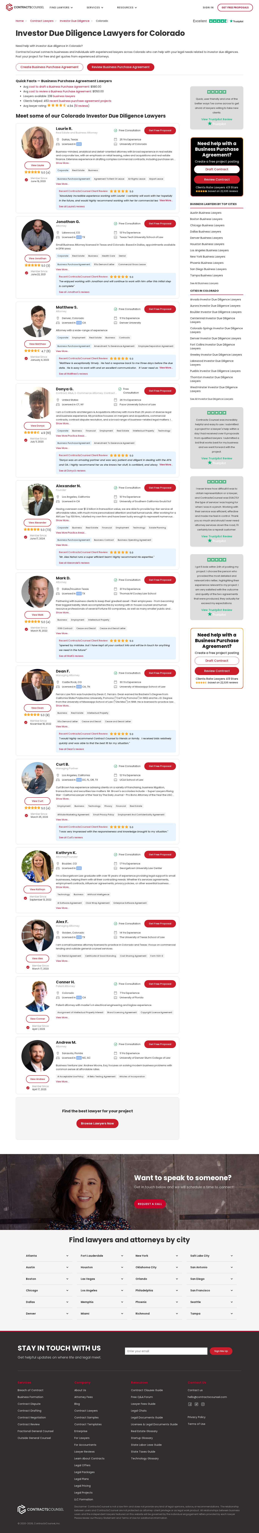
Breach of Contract (30, 1390)
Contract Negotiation (32, 1417)
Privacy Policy (197, 1417)
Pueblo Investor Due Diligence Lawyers (215, 371)
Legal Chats (139, 1411)
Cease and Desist (86, 628)
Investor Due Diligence (74, 21)
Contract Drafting (29, 1411)
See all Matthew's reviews (73, 373)
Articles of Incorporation (132, 1076)
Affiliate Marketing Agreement (73, 814)
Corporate (62, 170)
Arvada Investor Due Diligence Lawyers (215, 299)
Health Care (108, 255)
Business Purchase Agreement (73, 178)
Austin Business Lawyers (205, 213)
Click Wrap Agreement (98, 902)
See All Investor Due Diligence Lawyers (211, 399)
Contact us (195, 1390)
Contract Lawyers (41, 21)
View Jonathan (37, 258)
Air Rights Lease (136, 178)
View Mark (37, 614)
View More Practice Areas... (71, 435)
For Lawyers (81, 1438)
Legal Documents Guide (147, 1417)
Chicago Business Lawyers (207, 225)
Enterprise (80, 1431)
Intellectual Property (143, 430)
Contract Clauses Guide (147, 1390)
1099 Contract (64, 628)
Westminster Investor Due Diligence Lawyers (214, 389)
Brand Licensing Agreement (122, 1012)
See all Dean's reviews (71, 749)
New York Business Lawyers (207, 257)
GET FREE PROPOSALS (235, 7)
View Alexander (37, 522)
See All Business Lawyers (204, 283)
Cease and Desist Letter (113, 628)
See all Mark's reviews (71, 656)
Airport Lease (156, 178)
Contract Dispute (29, 1404)
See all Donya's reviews (72, 470)
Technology (164, 430)
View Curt (37, 801)
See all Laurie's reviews (72, 206)
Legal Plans (81, 1479)
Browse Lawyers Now (97, 1123)
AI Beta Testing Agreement (101, 1076)
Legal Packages (84, 1472)
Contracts (124, 337)
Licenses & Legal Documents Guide (154, 1424)
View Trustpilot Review (216, 119)
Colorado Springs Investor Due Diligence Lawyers (216, 330)
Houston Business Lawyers (207, 244)
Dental (122, 255)
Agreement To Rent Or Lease (109, 178)
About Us (80, 1390)
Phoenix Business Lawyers (207, 263)
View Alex (37, 958)
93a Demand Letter (104, 264)
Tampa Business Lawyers (206, 275)
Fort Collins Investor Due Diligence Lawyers (212, 346)
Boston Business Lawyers (206, 219)
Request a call (150, 1204)
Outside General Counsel (34, 1438)
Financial (91, 430)
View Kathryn (37, 889)
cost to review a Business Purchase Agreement (60, 91)
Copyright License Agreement (156, 1012)
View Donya (37, 425)
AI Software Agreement (69, 902)
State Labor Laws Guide (146, 1445)
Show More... (63, 163)
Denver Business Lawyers (206, 238)
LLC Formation (83, 1499)
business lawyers (64, 96)
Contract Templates (88, 1424)
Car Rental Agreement (69, 955)
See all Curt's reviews (71, 837)
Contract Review (29, 1424)
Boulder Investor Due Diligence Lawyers (216, 312)
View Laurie (37, 165)
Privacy (108, 806)
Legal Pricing (82, 1486)
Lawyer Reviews (84, 1452)
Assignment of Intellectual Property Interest (80, 1012)
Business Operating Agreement (134, 539)
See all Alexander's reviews (74, 562)
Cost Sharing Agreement (133, 955)
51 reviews (81, 106)
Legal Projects (83, 1492)
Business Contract (104, 539)
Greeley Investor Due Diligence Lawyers (216, 355)
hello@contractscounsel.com (207, 1397)
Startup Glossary (142, 1438)
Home (20, 21)
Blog (77, 1404)
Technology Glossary (145, 1458)
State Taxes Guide (143, 1452)
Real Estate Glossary (144, 1431)
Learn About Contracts (89, 1458)
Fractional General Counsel (35, 1431)
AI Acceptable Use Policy (70, 1076)
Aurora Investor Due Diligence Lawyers (215, 306)
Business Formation (30, 1397)
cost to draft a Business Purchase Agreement (59, 87)
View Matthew (37, 344)
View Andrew (37, 1079)
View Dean (37, 708)
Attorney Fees (83, 1397)
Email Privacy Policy (103, 814)
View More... (62, 183)
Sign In (208, 7)
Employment (78, 337)
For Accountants (85, 1445)
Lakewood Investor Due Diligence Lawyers (212, 363)
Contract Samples (86, 1417)
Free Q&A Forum (142, 1397)
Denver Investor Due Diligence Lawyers (215, 338)
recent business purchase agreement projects (80, 101)
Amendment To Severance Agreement (114, 346)
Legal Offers (82, 1465)
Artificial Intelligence (98, 894)
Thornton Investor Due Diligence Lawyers (211, 379)
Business (93, 170)
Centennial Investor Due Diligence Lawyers (212, 320)
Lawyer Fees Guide (143, 1404)
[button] (47, 1255)
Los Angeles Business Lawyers (209, 250)
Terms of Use (196, 1424)
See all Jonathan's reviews (74, 292)
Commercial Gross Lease (132, 264)
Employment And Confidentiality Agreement (141, 814)
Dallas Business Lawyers (205, 231)
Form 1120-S (156, 955)
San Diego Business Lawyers (208, 269)
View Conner (37, 1018)
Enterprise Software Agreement (130, 902)
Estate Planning (157, 527)
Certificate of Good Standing (100, 955)
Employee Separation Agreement (155, 346)
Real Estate (78, 170)
